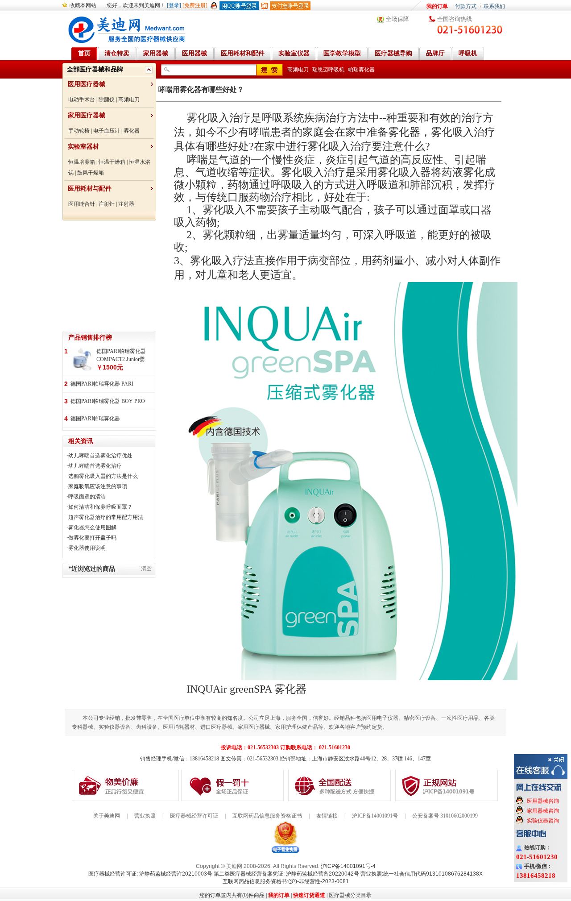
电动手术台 (81, 99)
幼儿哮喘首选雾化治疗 (95, 466)
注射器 (126, 204)
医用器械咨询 (543, 801)
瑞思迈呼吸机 (328, 69)
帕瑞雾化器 (361, 69)
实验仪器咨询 (543, 821)
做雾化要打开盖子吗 (92, 538)
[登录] (174, 5)
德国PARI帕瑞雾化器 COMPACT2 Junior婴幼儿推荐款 (121, 355)
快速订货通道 (309, 895)
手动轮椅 (79, 131)
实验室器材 (83, 146)
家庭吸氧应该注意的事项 (97, 486)
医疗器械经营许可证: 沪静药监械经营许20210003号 (150, 874)
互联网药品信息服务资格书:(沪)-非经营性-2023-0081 (286, 881)
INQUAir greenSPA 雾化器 (246, 689)
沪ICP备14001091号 (375, 816)
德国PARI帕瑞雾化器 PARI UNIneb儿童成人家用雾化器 (103, 384)
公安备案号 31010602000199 (445, 816)
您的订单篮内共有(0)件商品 (232, 895)
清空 (146, 568)
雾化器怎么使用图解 (92, 527)
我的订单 (437, 6)
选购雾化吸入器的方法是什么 (103, 476)
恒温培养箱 (81, 162)
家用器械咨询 (543, 811)
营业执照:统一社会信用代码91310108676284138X (421, 874)
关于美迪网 (106, 816)
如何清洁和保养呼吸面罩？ (100, 507)
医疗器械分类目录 (350, 895)
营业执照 (145, 816)
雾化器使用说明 (87, 548)
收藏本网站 (83, 5)
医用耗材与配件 (90, 188)
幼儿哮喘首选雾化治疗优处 (100, 456)
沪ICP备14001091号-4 (348, 866)
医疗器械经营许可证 (194, 816)
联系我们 (494, 6)
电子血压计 (106, 131)
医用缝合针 (81, 204)
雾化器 (132, 131)
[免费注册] (194, 5)
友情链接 (327, 816)
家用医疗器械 (86, 115)
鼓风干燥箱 (90, 173)
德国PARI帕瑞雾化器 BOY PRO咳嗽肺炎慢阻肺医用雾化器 (107, 402)
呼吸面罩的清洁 (87, 497)
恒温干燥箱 (112, 162)
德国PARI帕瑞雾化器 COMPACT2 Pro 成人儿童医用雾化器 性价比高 (108, 419)
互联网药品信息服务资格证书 (267, 816)
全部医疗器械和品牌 (95, 69)
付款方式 (465, 6)
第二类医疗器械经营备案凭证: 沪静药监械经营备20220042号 (286, 874)
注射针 (107, 204)
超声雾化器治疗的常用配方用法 (105, 517)
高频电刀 (129, 99)
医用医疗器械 (86, 84)
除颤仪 (107, 99)
